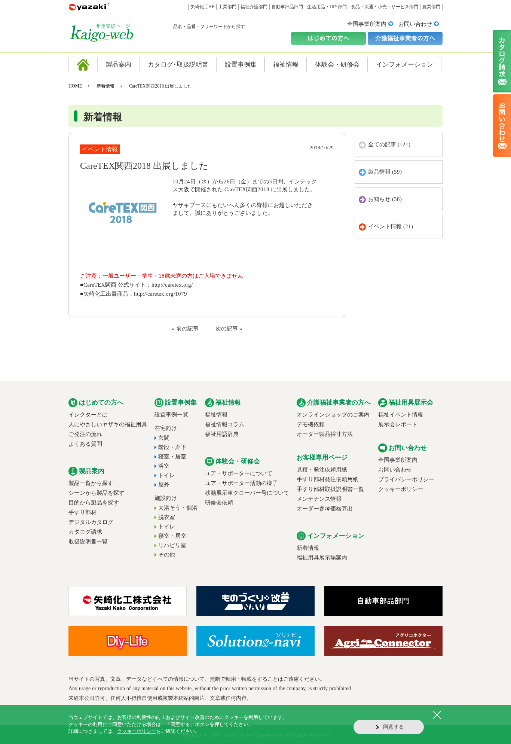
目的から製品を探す (93, 503)
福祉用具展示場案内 (322, 558)
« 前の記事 (185, 329)
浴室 (163, 466)
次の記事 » (228, 329)
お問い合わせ (415, 24)
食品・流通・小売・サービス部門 (384, 6)
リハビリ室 (172, 545)
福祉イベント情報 (400, 415)
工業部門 (227, 6)
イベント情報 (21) (390, 226)
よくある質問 (85, 444)
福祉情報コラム (224, 424)
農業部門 (431, 6)
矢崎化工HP (202, 6)
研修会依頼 (219, 503)
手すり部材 (82, 512)
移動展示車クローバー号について (247, 493)
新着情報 (105, 86)
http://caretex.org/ (172, 285)
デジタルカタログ (90, 522)
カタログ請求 (85, 532)
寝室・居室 (172, 457)
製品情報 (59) (385, 172)
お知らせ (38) (385, 199)
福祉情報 (216, 415)
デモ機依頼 (311, 424)
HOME (75, 86)
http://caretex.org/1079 (160, 294)
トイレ (166, 475)
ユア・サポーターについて (238, 473)
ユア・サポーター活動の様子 (241, 483)
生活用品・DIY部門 (327, 6)
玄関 (163, 438)
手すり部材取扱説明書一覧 (330, 489)
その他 (166, 555)
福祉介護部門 (254, 6)
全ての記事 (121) (389, 144)
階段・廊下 (172, 447)
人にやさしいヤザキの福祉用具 (107, 424)
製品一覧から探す (90, 483)
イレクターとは (88, 415)
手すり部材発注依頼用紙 (327, 479)
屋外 (163, 485)
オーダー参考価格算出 (325, 509)
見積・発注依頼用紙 (322, 470)
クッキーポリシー (400, 489)
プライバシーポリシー (406, 479)
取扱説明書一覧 (88, 542)
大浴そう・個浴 (178, 508)
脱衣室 (166, 517)
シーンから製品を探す (96, 493)
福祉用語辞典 (222, 434)
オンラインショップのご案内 (333, 415)
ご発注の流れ (85, 434)
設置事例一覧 (171, 415)
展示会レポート (397, 424)
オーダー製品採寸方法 (325, 434)
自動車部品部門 (287, 6)
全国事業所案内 (366, 24)
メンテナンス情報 (319, 499)
